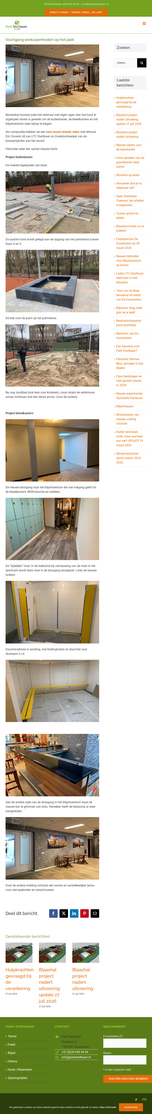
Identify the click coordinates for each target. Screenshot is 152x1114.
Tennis (12, 1036)
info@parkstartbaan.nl (95, 4)
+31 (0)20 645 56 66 (75, 1052)
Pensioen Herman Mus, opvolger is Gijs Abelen (129, 363)
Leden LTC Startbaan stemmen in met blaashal (130, 278)
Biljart (11, 1053)
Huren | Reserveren (20, 1069)
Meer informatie (108, 1107)
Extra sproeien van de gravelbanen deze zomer (130, 162)
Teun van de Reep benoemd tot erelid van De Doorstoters (128, 295)
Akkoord (131, 1107)
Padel (11, 1044)
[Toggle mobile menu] (144, 23)
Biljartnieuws (124, 406)
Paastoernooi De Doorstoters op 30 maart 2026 (128, 243)
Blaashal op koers (128, 175)
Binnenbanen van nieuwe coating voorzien (127, 419)
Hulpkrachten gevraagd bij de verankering (126, 102)
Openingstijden (17, 1078)
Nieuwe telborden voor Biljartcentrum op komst (128, 260)
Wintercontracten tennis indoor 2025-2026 (128, 458)
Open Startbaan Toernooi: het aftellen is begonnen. (130, 200)
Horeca (12, 1061)
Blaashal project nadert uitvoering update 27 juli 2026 (128, 119)
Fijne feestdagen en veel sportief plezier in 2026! (129, 381)
